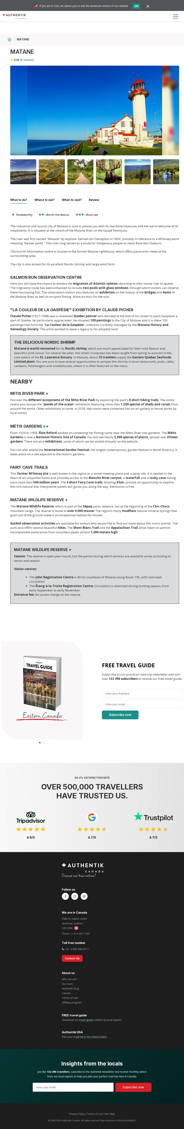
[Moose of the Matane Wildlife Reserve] (109, 171)
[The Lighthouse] (94, 110)
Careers (66, 993)
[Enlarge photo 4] (80, 171)
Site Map (110, 1114)
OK (136, 6)
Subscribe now (120, 715)
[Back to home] (10, 39)
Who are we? (69, 979)
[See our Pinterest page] (84, 896)
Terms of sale (70, 997)
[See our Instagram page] (74, 896)
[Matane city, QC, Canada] (23, 171)
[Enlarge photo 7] (166, 171)
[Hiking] (138, 171)
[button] (175, 16)
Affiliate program (71, 1002)
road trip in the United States (90, 1036)
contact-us (72, 958)
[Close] (148, 6)
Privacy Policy (77, 1114)
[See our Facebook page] (65, 896)
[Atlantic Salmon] (52, 171)
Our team (67, 983)
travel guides (86, 1020)
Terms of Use (95, 1114)
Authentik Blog (70, 988)
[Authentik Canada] (14, 16)
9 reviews (27, 59)
